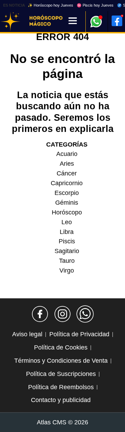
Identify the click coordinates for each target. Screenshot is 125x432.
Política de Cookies (61, 347)
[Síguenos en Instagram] (62, 314)
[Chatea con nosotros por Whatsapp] (85, 314)
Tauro (67, 260)
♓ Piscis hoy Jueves (95, 5)
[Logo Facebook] (117, 21)
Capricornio (67, 183)
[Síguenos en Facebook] (40, 314)
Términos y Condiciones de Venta (61, 360)
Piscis (67, 241)
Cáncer (67, 173)
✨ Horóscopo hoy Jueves (50, 5)
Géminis (66, 202)
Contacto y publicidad (61, 399)
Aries (67, 163)
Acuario (66, 153)
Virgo (66, 270)
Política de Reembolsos (61, 387)
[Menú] (72, 21)
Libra (67, 231)
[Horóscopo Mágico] (10, 21)
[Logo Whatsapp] (96, 18)
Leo (66, 222)
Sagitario (67, 251)
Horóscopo (67, 212)
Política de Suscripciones (61, 373)
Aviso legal (27, 334)
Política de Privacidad (79, 334)
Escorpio (67, 192)
